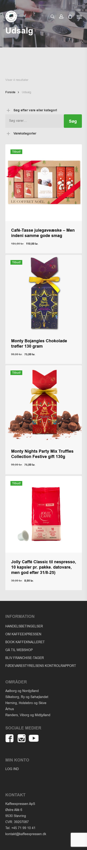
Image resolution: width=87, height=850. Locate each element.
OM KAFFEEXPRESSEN (23, 634)
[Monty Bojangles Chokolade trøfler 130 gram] (43, 293)
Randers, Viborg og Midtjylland (27, 715)
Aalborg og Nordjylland (22, 691)
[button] (79, 16)
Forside (10, 92)
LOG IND (12, 769)
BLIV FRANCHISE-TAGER (24, 658)
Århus (9, 709)
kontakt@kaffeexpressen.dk (25, 834)
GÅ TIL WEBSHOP (19, 650)
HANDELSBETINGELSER (24, 626)
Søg (73, 121)
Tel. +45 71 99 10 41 (20, 828)
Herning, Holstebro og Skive (25, 703)
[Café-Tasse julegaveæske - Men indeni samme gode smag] (43, 182)
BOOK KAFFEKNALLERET (25, 642)
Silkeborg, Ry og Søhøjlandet (26, 697)
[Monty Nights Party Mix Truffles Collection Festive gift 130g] (43, 403)
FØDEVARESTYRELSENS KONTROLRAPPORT (40, 666)
